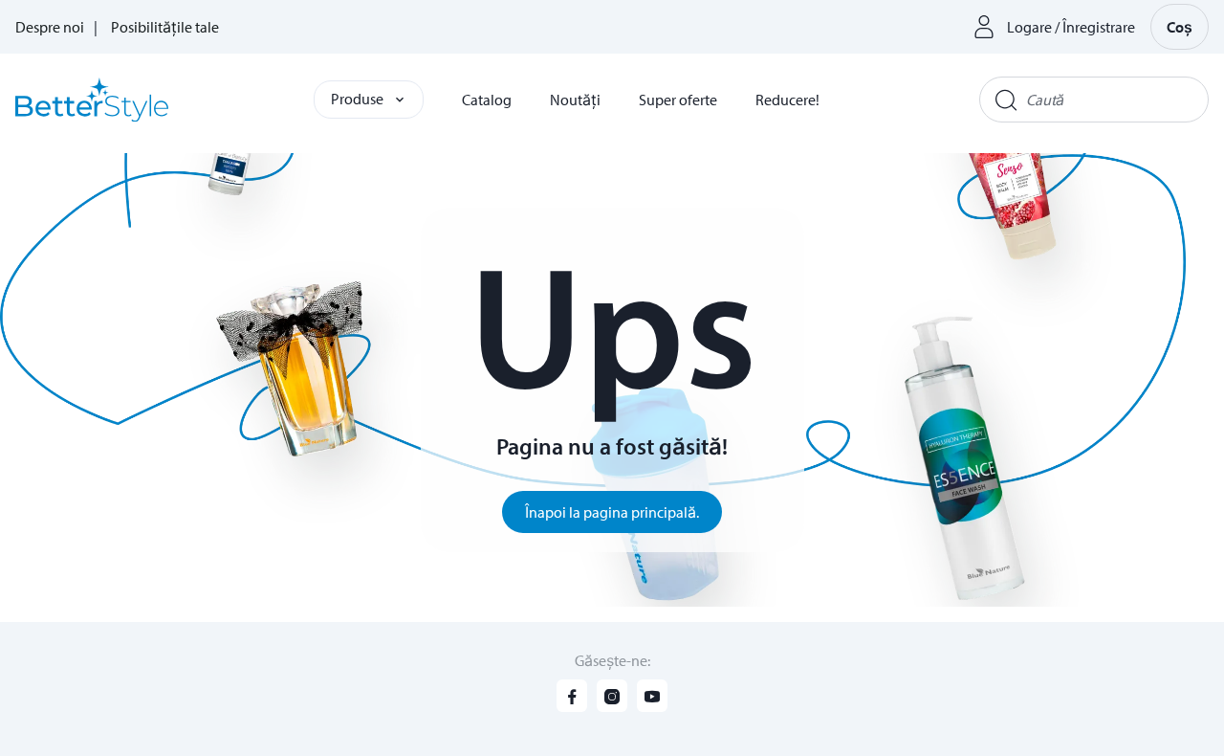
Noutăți (575, 99)
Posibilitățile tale (165, 26)
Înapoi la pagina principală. (612, 512)
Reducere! (787, 99)
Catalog (487, 99)
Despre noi (49, 26)
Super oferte (678, 99)
